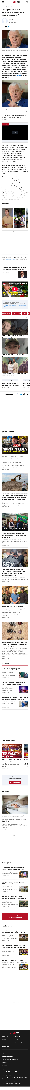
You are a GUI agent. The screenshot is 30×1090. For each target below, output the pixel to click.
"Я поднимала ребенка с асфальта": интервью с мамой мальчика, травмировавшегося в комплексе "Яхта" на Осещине (14, 819)
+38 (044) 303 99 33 (15, 917)
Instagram (23, 305)
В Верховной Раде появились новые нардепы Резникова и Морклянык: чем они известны (14, 535)
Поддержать (16, 782)
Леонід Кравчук (6, 313)
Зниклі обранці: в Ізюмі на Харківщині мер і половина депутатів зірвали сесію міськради (10, 386)
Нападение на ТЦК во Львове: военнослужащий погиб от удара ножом (14, 669)
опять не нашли (10, 260)
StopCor (11, 19)
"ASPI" (18, 76)
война (24, 313)
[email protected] (15, 1083)
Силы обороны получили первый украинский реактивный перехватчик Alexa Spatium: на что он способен (14, 898)
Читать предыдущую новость (9, 380)
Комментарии (9, 394)
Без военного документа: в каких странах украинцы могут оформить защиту (15, 698)
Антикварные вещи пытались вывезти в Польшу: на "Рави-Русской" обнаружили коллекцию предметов (14, 644)
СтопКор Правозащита (7, 1056)
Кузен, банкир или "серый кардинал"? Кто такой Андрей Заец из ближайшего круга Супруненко (14, 947)
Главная (4, 6)
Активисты (4, 1063)
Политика (9, 6)
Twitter (19, 305)
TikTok (5, 307)
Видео (16, 1036)
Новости (4, 1040)
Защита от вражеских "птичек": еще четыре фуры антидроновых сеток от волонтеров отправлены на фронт (12, 763)
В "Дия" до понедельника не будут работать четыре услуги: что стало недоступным (13, 869)
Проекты (4, 1036)
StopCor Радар (5, 1046)
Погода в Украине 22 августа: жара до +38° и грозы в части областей (13, 684)
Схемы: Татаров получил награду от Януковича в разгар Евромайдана (14, 269)
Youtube (15, 305)
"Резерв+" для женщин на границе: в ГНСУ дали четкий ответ (13, 883)
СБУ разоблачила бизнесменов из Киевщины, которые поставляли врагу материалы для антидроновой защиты (14, 608)
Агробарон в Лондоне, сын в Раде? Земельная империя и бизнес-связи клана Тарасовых (15, 458)
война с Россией (16, 313)
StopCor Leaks (7, 926)
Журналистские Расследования (10, 1059)
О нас (3, 1053)
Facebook (10, 305)
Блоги (16, 1040)
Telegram (5, 305)
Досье (3, 1043)
